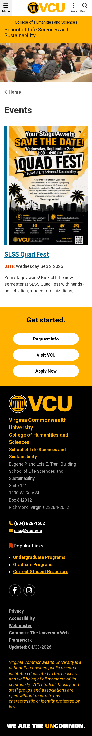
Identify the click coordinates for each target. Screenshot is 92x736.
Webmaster (20, 625)
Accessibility (22, 618)
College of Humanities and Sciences (46, 22)
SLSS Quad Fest (26, 254)
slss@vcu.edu (28, 530)
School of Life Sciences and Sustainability (36, 32)
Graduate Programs (33, 564)
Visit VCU (46, 355)
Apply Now (46, 371)
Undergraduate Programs (39, 557)
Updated (17, 647)
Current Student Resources (40, 571)
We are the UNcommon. (46, 726)
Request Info (46, 338)
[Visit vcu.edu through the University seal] (46, 405)
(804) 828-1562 (29, 523)
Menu (6, 11)
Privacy (16, 611)
